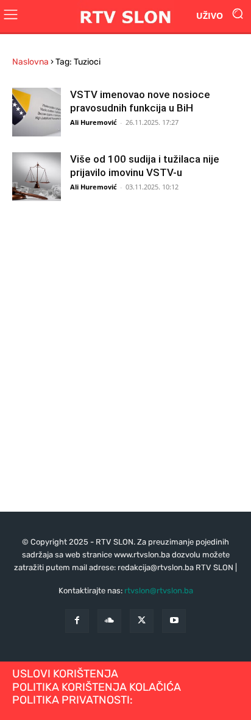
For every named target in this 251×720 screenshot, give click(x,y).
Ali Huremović (93, 122)
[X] (142, 621)
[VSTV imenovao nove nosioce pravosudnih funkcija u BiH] (36, 112)
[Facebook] (77, 621)
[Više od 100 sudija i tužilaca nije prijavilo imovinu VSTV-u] (36, 176)
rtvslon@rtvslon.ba (158, 590)
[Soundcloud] (109, 621)
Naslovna (30, 62)
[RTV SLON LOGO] (125, 16)
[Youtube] (174, 621)
